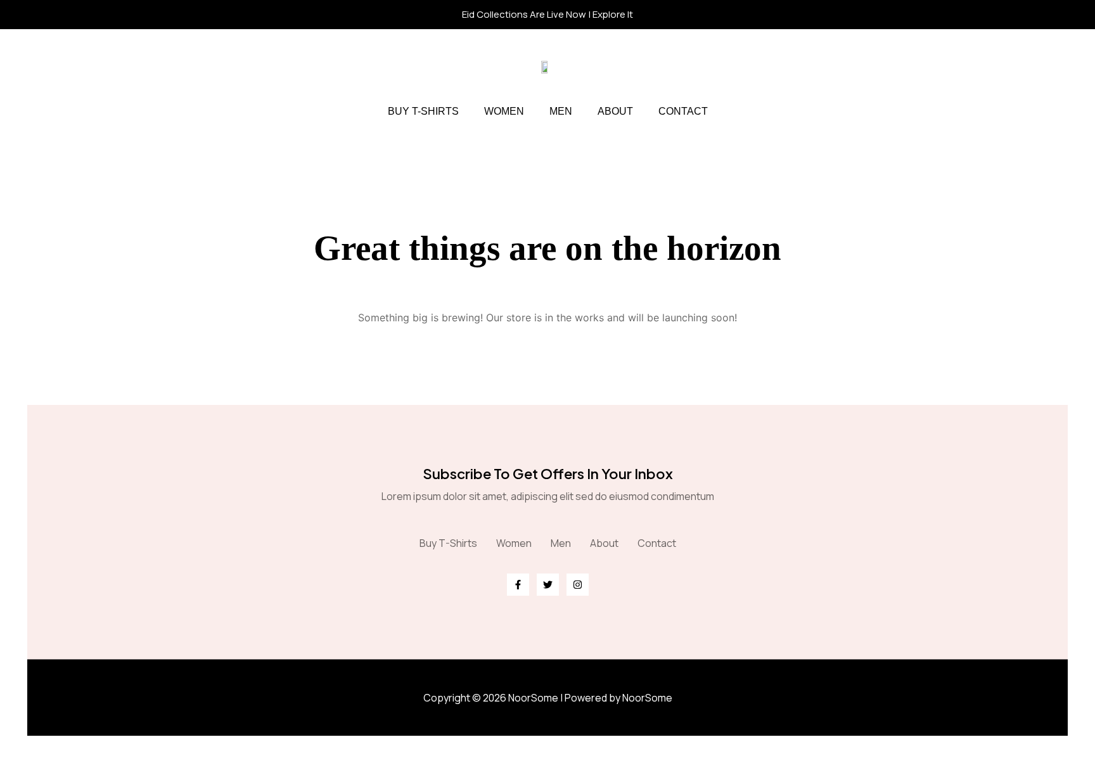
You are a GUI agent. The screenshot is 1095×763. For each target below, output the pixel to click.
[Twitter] (548, 585)
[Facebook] (518, 585)
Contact (683, 111)
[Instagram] (578, 585)
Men (560, 111)
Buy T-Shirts (423, 111)
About (615, 111)
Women (504, 111)
